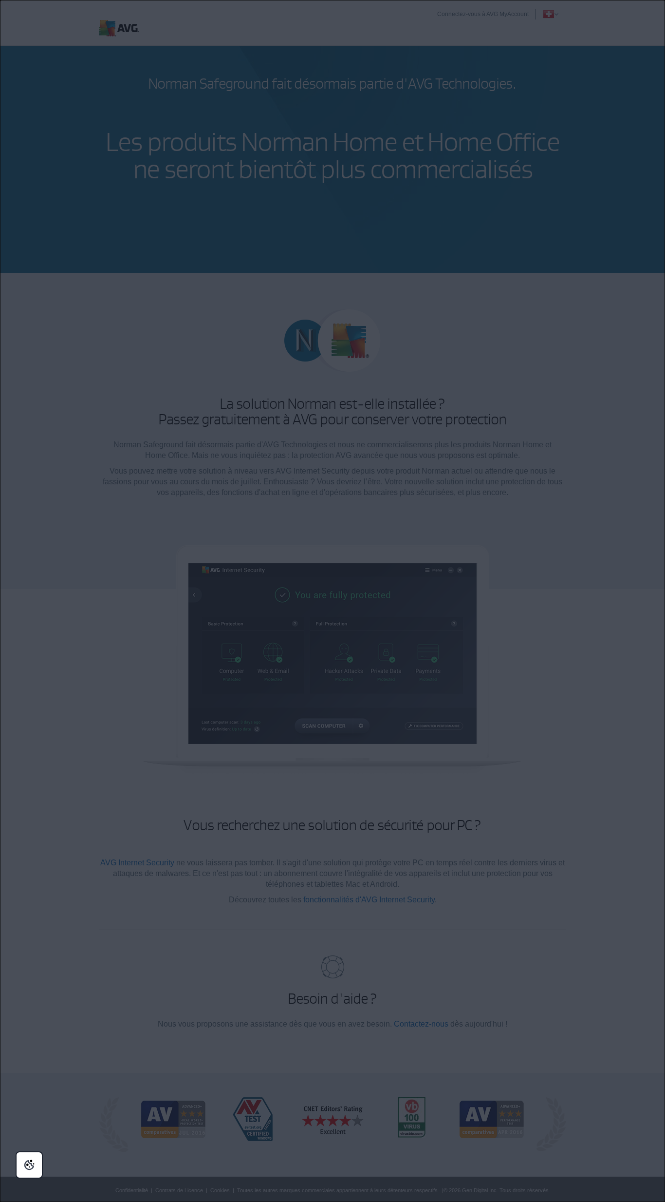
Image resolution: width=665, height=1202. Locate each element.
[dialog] (332, 601)
